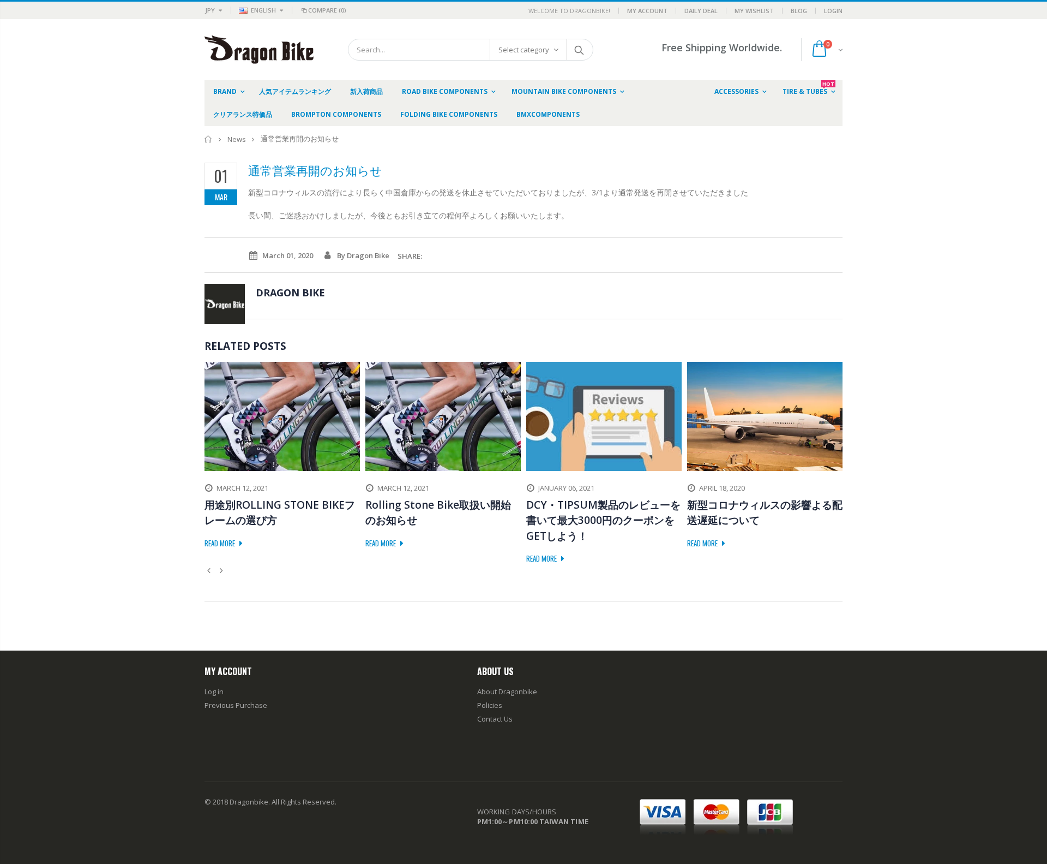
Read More (220, 543)
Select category (523, 50)
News (236, 139)
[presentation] (210, 570)
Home (208, 138)
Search (579, 49)
